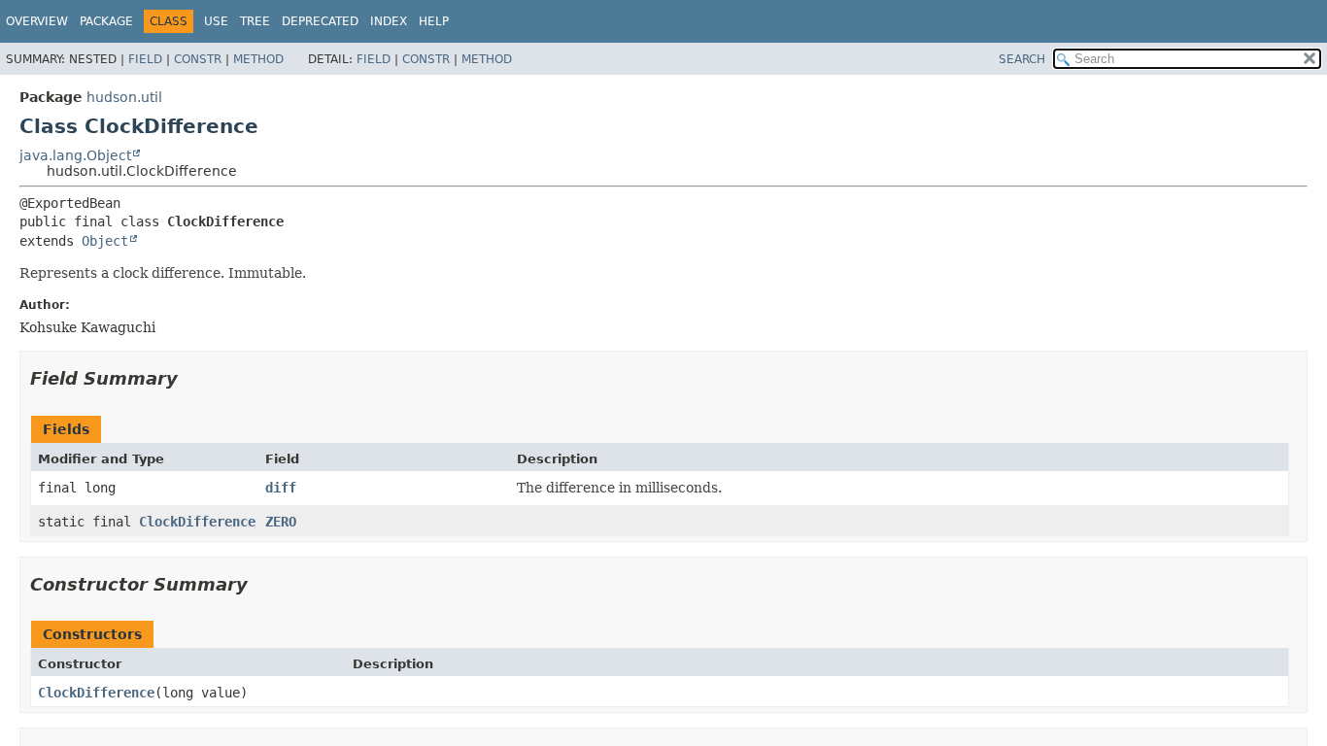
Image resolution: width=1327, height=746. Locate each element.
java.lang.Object (75, 155)
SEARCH (1022, 59)
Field (145, 59)
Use (216, 21)
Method (258, 59)
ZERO (280, 521)
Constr (197, 59)
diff (280, 487)
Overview (37, 21)
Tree (255, 21)
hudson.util (124, 97)
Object (105, 241)
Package (106, 21)
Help (434, 21)
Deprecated (320, 21)
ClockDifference (197, 521)
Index (388, 21)
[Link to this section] (191, 378)
